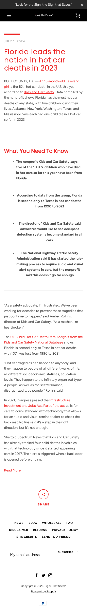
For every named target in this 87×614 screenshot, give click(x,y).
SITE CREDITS (26, 537)
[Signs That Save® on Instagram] (50, 575)
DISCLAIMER (18, 530)
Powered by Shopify (43, 591)
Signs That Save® (55, 586)
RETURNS (40, 530)
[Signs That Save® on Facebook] (37, 575)
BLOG (33, 523)
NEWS (19, 523)
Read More (12, 470)
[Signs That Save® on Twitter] (43, 575)
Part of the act (54, 406)
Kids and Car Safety (39, 92)
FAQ (69, 523)
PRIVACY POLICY (65, 530)
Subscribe (66, 552)
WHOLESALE (52, 523)
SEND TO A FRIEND (56, 537)
